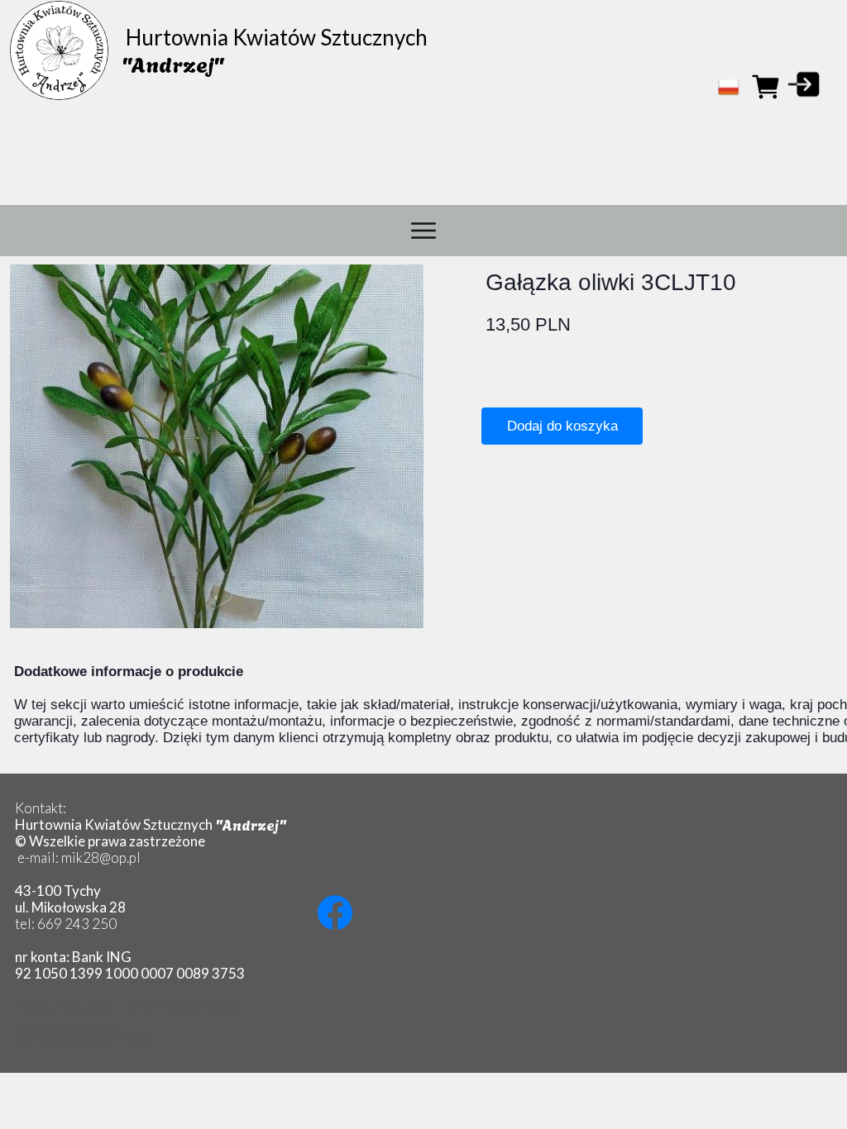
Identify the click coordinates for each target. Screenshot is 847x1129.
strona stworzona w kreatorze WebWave (419, 1054)
